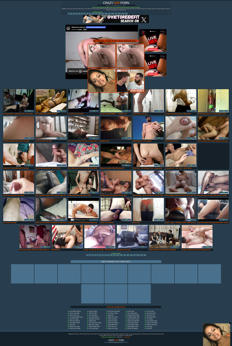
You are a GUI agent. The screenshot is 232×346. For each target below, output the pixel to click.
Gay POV (149, 328)
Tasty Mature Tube (132, 326)
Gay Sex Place (93, 315)
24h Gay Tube (93, 313)
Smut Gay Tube (112, 321)
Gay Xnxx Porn (151, 313)
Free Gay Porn (112, 326)
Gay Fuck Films (93, 328)
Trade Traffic (127, 337)
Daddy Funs (92, 321)
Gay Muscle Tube (75, 323)
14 (106, 13)
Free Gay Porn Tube (114, 311)
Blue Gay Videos (94, 324)
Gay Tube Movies (94, 317)
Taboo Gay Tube (113, 328)
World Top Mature (132, 328)
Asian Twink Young (133, 319)
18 (119, 13)
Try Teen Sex (150, 311)
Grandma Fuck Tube (133, 315)
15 (109, 13)
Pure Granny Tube (152, 321)
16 (113, 13)
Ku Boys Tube (93, 311)
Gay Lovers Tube (74, 313)
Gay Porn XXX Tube (95, 323)
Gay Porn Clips (74, 319)
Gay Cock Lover (74, 315)
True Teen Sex (151, 315)
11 (96, 13)
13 (102, 13)
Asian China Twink (132, 324)
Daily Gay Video (113, 317)
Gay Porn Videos (113, 313)
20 (126, 13)
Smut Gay (111, 315)
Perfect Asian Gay (152, 324)
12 (99, 13)
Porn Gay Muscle (75, 321)
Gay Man (72, 324)
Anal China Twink (132, 323)
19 (123, 13)
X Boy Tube (130, 311)
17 (116, 13)
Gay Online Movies (75, 311)
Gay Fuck (149, 326)
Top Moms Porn (151, 317)
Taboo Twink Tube (94, 326)
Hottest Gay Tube (75, 326)
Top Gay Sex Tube (75, 328)
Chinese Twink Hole (133, 321)
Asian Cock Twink (152, 323)
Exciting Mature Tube (133, 317)
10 (93, 13)
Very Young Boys (132, 313)
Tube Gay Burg (112, 319)
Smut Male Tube (113, 324)
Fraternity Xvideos (94, 319)
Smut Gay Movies (113, 323)
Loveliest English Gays (76, 317)
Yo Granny (150, 319)
